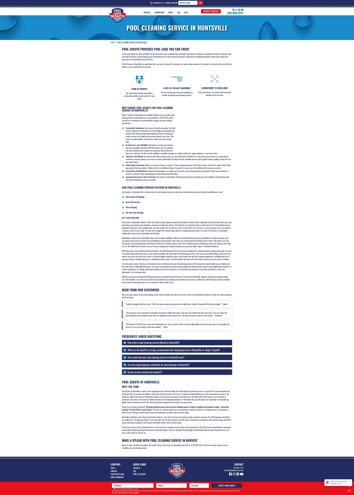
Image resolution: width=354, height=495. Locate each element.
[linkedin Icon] (239, 10)
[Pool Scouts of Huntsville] (117, 9)
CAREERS (114, 471)
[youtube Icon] (242, 10)
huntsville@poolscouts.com (233, 470)
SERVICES (136, 468)
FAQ (178, 12)
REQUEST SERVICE (211, 11)
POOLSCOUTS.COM (117, 474)
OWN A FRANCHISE (117, 477)
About (170, 12)
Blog (186, 12)
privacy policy (121, 493)
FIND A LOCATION (139, 474)
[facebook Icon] (234, 10)
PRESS (113, 468)
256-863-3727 (238, 467)
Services (147, 12)
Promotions (159, 12)
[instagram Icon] (236, 10)
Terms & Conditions (134, 493)
